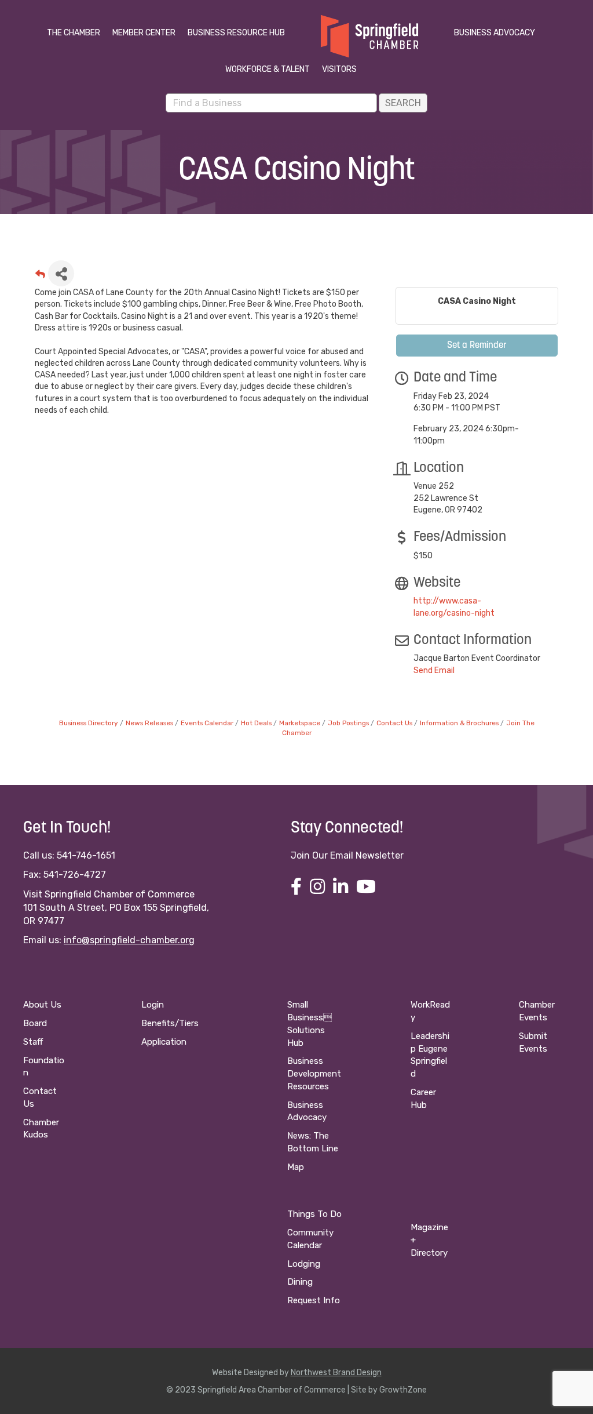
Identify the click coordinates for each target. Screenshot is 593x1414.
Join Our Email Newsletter (347, 855)
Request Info (313, 1300)
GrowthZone (403, 1390)
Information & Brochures (459, 723)
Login (152, 1004)
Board (35, 1023)
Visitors (339, 69)
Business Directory (88, 723)
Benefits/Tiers (170, 1023)
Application (163, 1042)
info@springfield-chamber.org (129, 940)
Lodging (303, 1264)
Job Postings (348, 723)
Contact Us (394, 723)
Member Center (143, 33)
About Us (42, 1004)
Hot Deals (256, 723)
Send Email (434, 670)
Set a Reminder (477, 345)
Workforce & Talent (267, 69)
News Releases (149, 723)
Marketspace (299, 723)
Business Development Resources (314, 1074)
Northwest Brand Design (336, 1372)
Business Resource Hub (236, 33)
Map (295, 1167)
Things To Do (314, 1214)
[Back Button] (40, 276)
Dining (300, 1282)
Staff (33, 1042)
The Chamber (73, 33)
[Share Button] (61, 273)
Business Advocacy (494, 33)
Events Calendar (207, 723)
